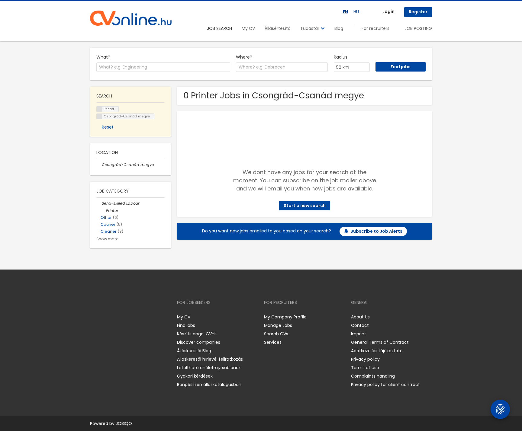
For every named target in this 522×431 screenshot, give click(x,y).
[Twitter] (123, 317)
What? (103, 57)
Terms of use (365, 368)
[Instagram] (104, 317)
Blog (338, 28)
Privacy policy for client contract (385, 385)
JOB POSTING (418, 28)
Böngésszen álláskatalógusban (209, 385)
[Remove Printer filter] (103, 210)
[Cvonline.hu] (131, 18)
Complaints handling (373, 376)
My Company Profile (285, 317)
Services (273, 342)
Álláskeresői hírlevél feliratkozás (210, 359)
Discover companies (198, 342)
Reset (108, 127)
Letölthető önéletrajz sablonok (209, 368)
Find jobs (186, 325)
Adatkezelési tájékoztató (377, 351)
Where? (244, 57)
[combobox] (163, 67)
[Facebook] (94, 317)
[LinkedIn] (114, 317)
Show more (107, 238)
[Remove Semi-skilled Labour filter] (99, 203)
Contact (360, 325)
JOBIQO (124, 423)
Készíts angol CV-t (196, 334)
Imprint (358, 334)
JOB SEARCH (219, 28)
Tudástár (310, 28)
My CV (248, 28)
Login (388, 11)
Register (418, 12)
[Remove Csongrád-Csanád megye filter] (99, 164)
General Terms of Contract (380, 342)
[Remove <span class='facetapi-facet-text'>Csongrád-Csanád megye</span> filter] (99, 116)
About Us (360, 317)
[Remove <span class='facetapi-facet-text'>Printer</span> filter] (99, 109)
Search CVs (276, 334)
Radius (340, 57)
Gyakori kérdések (195, 376)
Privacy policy (365, 359)
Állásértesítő (278, 28)
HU (356, 12)
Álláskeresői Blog (194, 351)
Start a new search (305, 206)
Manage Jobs (278, 325)
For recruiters (375, 28)
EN (345, 12)
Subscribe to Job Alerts (376, 231)
